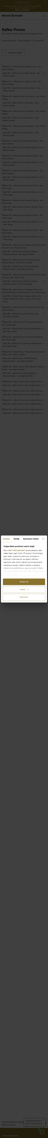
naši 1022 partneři (16, 550)
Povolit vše (24, 582)
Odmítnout (24, 597)
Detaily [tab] (17, 539)
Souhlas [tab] (6, 539)
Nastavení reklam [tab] (31, 539)
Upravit (23, 589)
